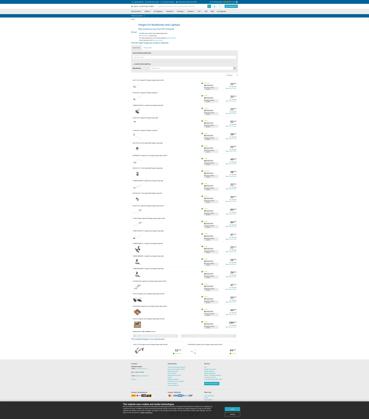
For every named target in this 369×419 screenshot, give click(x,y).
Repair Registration (210, 373)
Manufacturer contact (174, 375)
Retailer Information (210, 369)
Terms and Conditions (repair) (176, 367)
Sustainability (208, 400)
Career (206, 398)
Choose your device (137, 16)
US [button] (220, 6)
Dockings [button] (180, 11)
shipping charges (232, 88)
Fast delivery (145, 35)
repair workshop (171, 38)
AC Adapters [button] (158, 11)
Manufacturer (137, 68)
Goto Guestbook (209, 396)
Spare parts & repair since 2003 (187, 2)
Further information (146, 412)
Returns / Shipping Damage (212, 375)
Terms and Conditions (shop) (176, 369)
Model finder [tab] (136, 48)
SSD (206, 11)
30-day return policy (153, 2)
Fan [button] (199, 11)
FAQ (205, 367)
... (192, 336)
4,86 (222, 2)
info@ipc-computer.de (142, 376)
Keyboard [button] (169, 11)
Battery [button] (147, 11)
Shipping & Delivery (173, 379)
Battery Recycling (173, 371)
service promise (157, 40)
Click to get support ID (211, 383)
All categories (221, 11)
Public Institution (209, 371)
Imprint (170, 377)
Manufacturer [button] (135, 11)
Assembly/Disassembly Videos (213, 379)
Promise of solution (168, 2)
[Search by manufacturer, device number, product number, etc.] (209, 6)
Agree (232, 409)
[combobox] (193, 68)
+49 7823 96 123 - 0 (142, 368)
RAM (212, 11)
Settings (232, 414)
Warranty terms (172, 383)
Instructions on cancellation (176, 381)
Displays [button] (190, 11)
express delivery (139, 2)
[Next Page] (230, 336)
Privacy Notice (172, 373)
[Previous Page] (139, 336)
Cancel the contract (210, 377)
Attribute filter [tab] (147, 48)
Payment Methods (173, 385)
